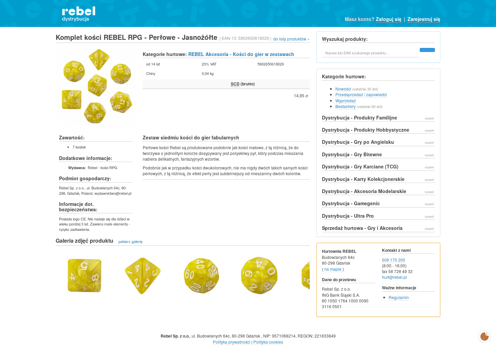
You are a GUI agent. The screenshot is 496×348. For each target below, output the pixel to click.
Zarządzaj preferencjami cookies (484, 335)
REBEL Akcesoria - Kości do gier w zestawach (241, 54)
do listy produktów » (291, 39)
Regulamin (399, 297)
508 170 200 (393, 260)
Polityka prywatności (231, 342)
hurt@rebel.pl (394, 277)
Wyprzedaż (345, 100)
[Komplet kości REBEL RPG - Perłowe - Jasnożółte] (84, 274)
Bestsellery (345, 106)
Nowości (343, 88)
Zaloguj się (389, 19)
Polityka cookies (268, 342)
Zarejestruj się (424, 19)
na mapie (332, 269)
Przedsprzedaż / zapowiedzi (361, 94)
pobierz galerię (130, 241)
